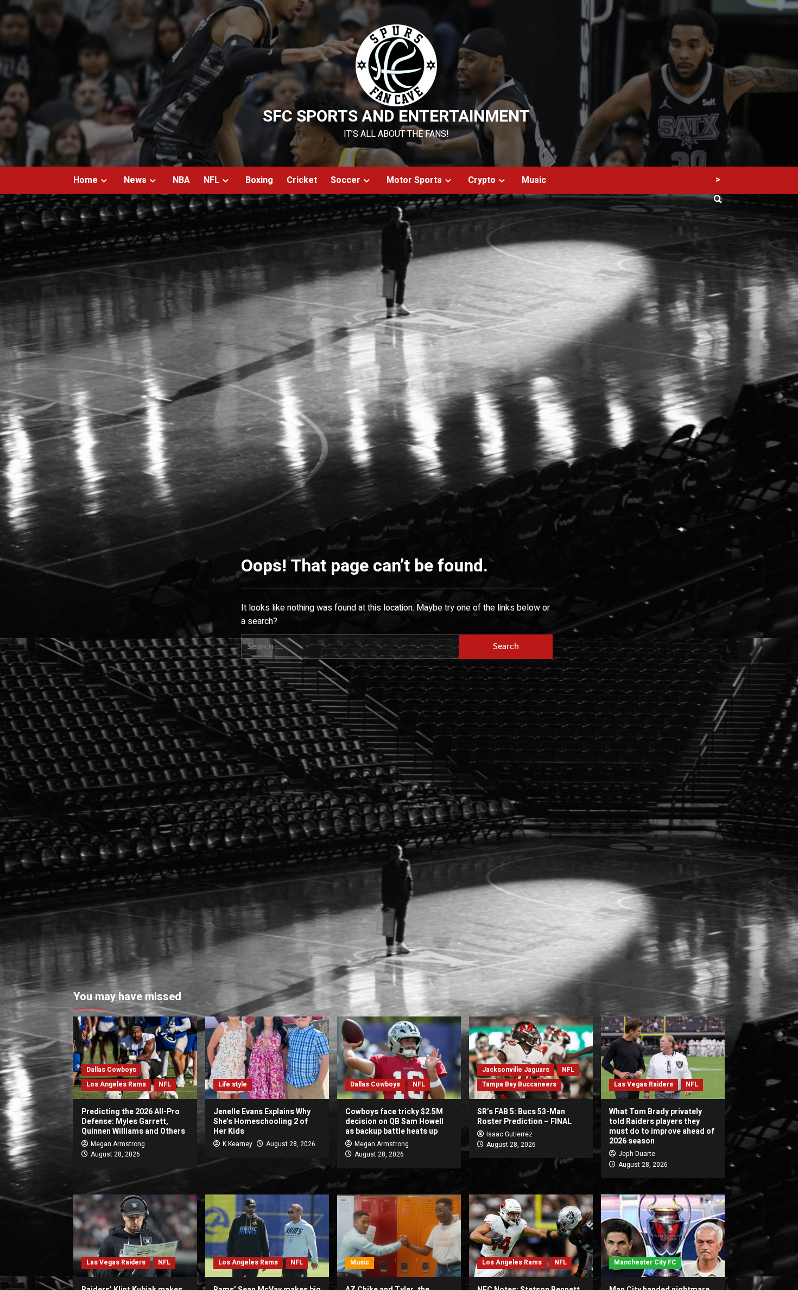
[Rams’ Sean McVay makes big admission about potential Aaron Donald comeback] (267, 1235)
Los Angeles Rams (116, 1084)
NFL (211, 180)
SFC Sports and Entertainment (396, 117)
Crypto (482, 180)
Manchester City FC (645, 1262)
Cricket (302, 180)
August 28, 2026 (115, 1154)
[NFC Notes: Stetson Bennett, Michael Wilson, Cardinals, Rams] (531, 1235)
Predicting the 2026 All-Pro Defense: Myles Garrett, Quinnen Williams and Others (133, 1121)
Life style (232, 1084)
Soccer (345, 180)
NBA (181, 180)
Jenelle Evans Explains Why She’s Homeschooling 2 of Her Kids (262, 1121)
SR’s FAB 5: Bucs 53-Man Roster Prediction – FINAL (524, 1116)
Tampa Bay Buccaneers (519, 1084)
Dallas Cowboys (111, 1070)
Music (534, 180)
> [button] (717, 179)
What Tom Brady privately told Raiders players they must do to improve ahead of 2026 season (661, 1126)
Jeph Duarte (636, 1154)
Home (85, 180)
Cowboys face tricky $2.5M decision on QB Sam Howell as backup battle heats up (394, 1121)
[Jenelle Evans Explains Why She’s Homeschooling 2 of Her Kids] (267, 1057)
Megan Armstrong (118, 1144)
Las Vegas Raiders (643, 1084)
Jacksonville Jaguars (515, 1070)
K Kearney (237, 1144)
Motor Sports (414, 180)
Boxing (259, 180)
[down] (104, 180)
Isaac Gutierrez (509, 1134)
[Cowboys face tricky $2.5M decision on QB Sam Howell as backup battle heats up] (399, 1057)
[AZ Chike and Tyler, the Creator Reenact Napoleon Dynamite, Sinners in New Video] (399, 1235)
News (135, 180)
